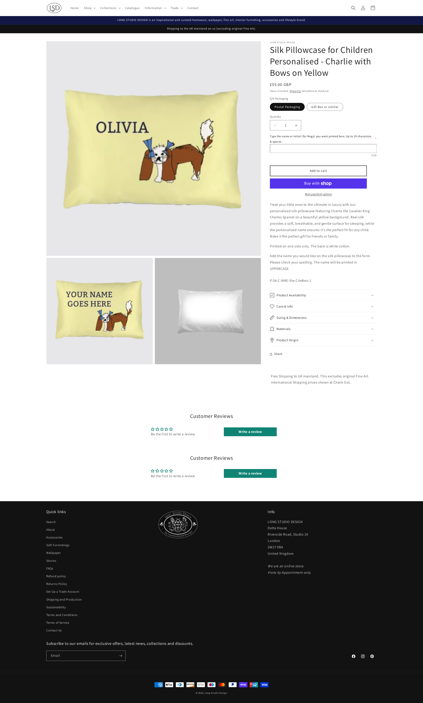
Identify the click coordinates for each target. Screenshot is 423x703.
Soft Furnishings (58, 545)
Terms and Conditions (62, 615)
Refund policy (56, 576)
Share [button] (278, 354)
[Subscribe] (120, 656)
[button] (89, 8)
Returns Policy (56, 584)
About (50, 530)
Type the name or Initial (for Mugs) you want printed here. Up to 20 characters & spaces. (323, 138)
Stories (51, 561)
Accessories (54, 537)
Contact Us (54, 630)
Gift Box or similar (325, 107)
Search (51, 522)
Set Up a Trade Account (62, 592)
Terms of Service (57, 623)
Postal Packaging (287, 107)
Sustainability (56, 607)
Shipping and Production (64, 599)
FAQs (49, 568)
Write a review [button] (250, 431)
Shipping (295, 91)
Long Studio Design (216, 692)
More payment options (318, 194)
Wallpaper (53, 553)
